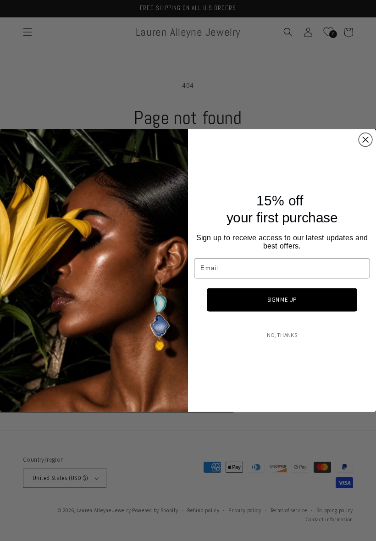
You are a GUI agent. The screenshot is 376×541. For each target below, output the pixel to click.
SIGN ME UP (282, 299)
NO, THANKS (282, 335)
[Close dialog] (365, 140)
